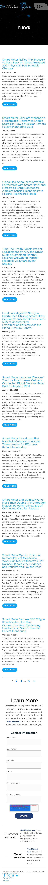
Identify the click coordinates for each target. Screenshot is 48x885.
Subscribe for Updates (10, 874)
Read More (10, 104)
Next (34, 681)
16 (28, 680)
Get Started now (27, 830)
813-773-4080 (13, 721)
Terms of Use (8, 878)
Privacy (6, 880)
